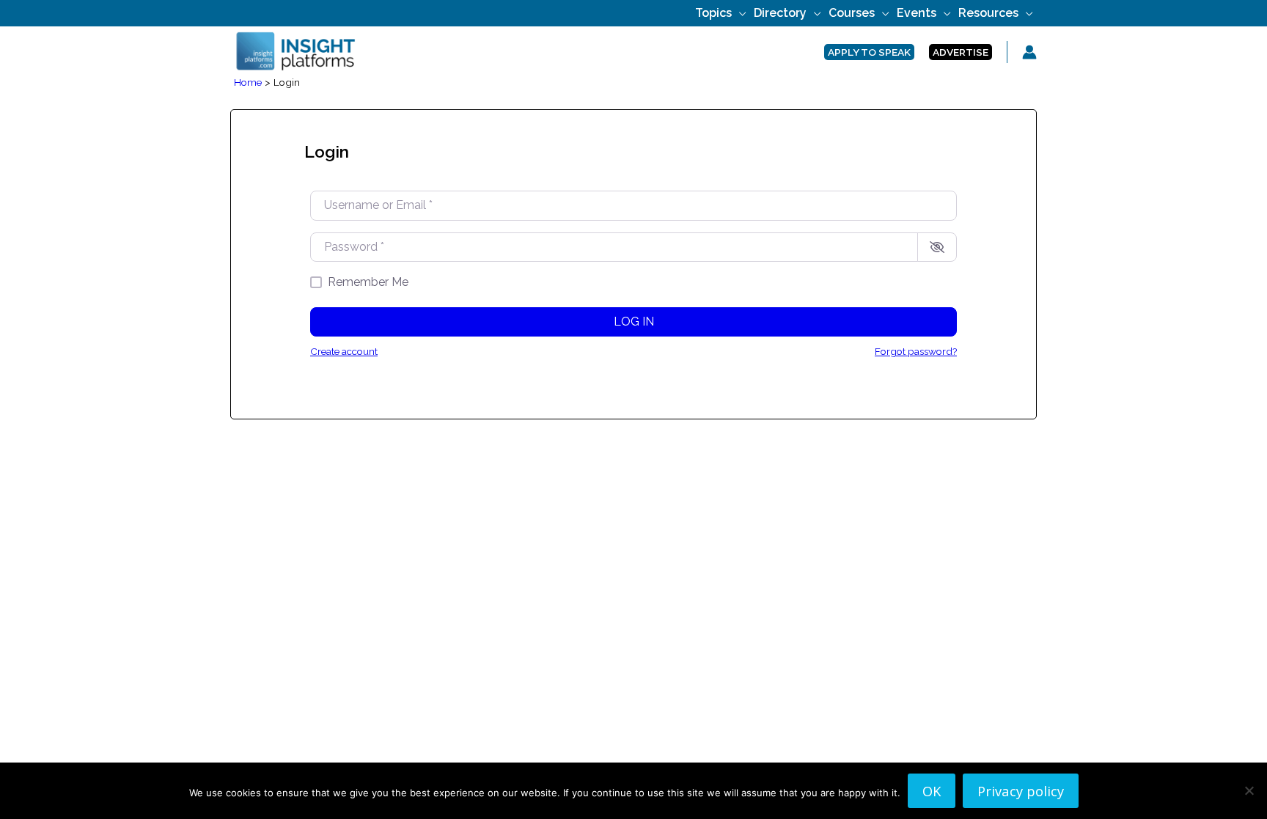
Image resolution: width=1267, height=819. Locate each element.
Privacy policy (1020, 791)
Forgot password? (916, 351)
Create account (344, 351)
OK (931, 791)
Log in (634, 321)
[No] (1248, 790)
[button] (739, 13)
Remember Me (368, 282)
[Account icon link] (1029, 52)
